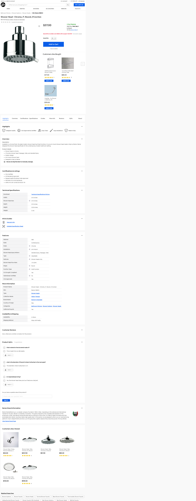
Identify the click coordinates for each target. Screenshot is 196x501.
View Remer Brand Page (9, 421)
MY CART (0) (79, 5)
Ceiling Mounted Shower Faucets (10, 500)
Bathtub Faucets (74, 500)
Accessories (50, 8)
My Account (64, 1)
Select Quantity (58, 38)
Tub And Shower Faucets (43, 496)
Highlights (6, 118)
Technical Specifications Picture (40, 194)
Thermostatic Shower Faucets (75, 496)
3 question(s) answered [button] (17, 22)
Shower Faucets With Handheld (31, 500)
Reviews (61, 118)
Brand (80, 118)
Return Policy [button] (74, 30)
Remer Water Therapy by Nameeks (15, 19)
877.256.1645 (81, 1)
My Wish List (74, 1)
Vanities (22, 8)
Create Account (10, 1)
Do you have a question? (7, 122)
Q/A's (71, 118)
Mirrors (63, 8)
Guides (43, 118)
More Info (52, 118)
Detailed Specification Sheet (15, 226)
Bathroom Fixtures (36, 306)
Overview (15, 118)
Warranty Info (11, 222)
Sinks (8, 8)
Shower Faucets (18, 496)
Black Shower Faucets (58, 496)
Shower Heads (35, 293)
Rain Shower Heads (62, 500)
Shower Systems (47, 306)
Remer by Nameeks (36, 300)
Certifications (24, 118)
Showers (36, 8)
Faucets (77, 8)
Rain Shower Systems (48, 500)
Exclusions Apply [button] (77, 34)
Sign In (2, 1)
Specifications (33, 118)
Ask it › (6, 400)
